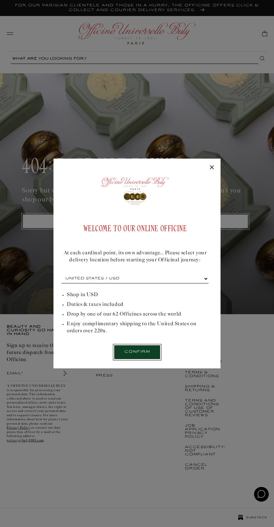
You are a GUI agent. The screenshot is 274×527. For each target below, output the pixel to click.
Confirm (137, 351)
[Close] (212, 167)
